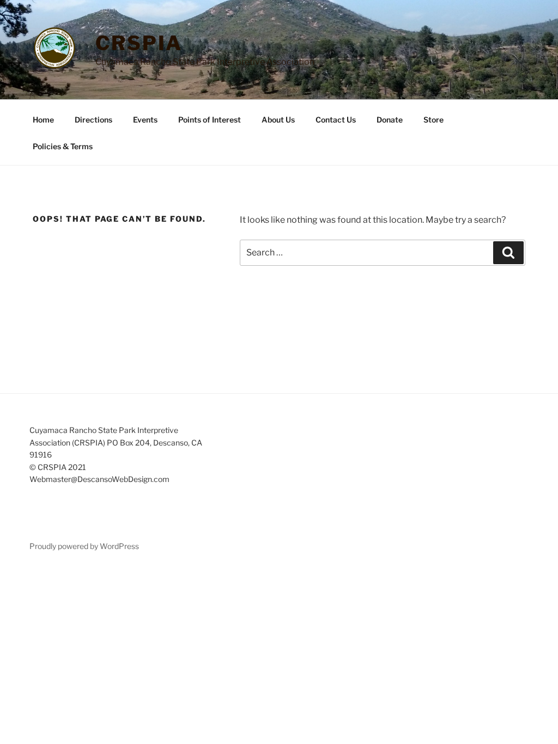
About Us (278, 119)
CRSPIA (139, 43)
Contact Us (336, 119)
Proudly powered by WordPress (84, 546)
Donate (390, 119)
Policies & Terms (63, 146)
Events (145, 119)
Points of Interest (209, 119)
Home (43, 119)
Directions (93, 119)
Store (433, 119)
